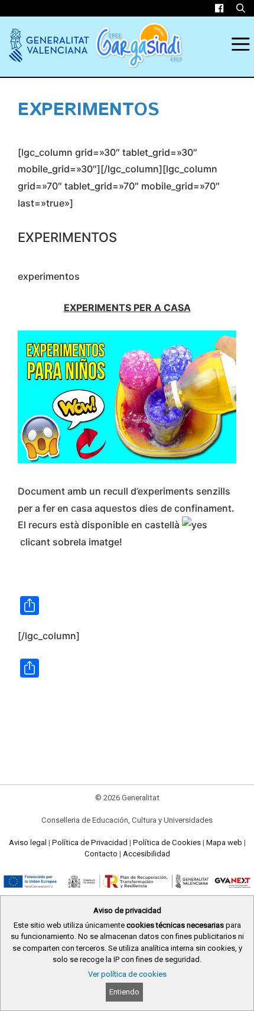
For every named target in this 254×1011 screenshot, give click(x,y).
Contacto (101, 853)
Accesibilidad (146, 853)
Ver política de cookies (127, 974)
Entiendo (124, 991)
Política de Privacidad (90, 842)
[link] (219, 8)
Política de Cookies (167, 842)
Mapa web (224, 842)
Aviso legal (28, 842)
